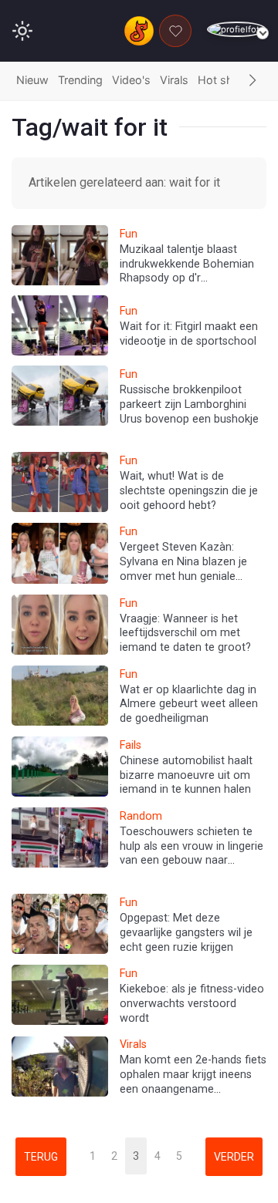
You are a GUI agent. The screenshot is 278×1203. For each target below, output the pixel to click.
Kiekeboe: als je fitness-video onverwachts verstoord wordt (192, 1003)
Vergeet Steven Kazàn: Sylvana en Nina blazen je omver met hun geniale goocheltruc (183, 569)
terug (41, 1157)
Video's (131, 79)
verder (234, 1157)
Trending (80, 79)
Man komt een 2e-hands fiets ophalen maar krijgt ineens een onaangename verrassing (193, 1081)
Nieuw (32, 79)
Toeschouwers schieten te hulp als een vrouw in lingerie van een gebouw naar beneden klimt (191, 853)
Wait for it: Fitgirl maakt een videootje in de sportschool (189, 334)
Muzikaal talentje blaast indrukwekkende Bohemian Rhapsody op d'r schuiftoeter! (187, 271)
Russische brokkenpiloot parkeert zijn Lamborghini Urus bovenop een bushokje (189, 404)
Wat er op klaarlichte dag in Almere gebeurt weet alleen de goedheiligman (189, 704)
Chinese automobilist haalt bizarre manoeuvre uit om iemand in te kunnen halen (186, 775)
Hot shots (224, 79)
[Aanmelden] (237, 30)
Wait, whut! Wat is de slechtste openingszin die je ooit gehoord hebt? (189, 490)
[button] (252, 81)
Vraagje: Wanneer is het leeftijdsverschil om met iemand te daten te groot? (185, 633)
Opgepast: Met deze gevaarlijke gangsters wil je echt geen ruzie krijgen (186, 932)
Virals (174, 79)
